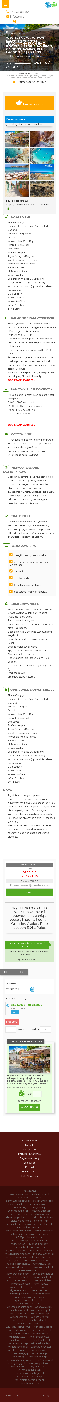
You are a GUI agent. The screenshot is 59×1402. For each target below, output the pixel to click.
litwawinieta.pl (39, 1240)
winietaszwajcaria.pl (18, 1350)
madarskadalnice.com (42, 1250)
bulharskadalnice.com (40, 1204)
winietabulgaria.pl (43, 1326)
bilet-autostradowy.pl (29, 1197)
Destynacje (29, 1149)
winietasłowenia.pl (42, 1350)
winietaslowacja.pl (18, 1346)
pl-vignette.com (18, 1260)
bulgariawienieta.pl (43, 1200)
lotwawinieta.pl (39, 1247)
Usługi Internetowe (29, 1171)
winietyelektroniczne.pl (18, 1360)
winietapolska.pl (41, 1340)
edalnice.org (30, 1224)
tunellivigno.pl (41, 1283)
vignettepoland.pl (23, 1300)
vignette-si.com (22, 1297)
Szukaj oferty (29, 1140)
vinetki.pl (40, 1300)
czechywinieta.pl (19, 1214)
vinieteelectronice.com (19, 1307)
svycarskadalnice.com (17, 1280)
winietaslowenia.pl (41, 1346)
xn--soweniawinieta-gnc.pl (29, 1373)
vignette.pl (40, 1297)
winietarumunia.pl (18, 1343)
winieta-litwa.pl (18, 1313)
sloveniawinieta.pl (43, 1267)
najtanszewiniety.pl (16, 1257)
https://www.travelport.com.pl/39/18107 (27, 204)
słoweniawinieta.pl (20, 1283)
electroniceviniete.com (18, 1230)
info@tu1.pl (17, 16)
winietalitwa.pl (40, 1333)
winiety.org (18, 1356)
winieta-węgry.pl (40, 1316)
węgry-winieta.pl (39, 1366)
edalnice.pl (46, 1224)
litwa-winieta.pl (20, 1240)
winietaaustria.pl (37, 1320)
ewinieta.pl (42, 1234)
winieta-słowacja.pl (39, 1313)
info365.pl (19, 1237)
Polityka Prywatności (29, 1154)
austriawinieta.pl (40, 1194)
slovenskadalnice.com (30, 1270)
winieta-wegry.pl (19, 1316)
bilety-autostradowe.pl (18, 1200)
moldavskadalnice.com (17, 1253)
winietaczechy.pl (42, 1330)
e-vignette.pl (41, 1220)
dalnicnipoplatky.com (17, 1217)
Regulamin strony (29, 1158)
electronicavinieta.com (29, 1227)
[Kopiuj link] (8, 208)
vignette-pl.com (40, 1290)
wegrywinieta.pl (43, 1307)
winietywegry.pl (16, 1363)
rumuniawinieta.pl (42, 1263)
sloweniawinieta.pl (41, 1277)
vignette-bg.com (40, 1287)
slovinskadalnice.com (17, 1273)
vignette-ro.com (41, 1293)
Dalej (29, 892)
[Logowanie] (14, 21)
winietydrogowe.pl (37, 1356)
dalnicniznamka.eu (43, 1217)
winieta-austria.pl (18, 1310)
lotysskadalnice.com (16, 1250)
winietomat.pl (39, 1353)
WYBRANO (27, 1107)
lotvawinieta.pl (20, 1247)
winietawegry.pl (20, 1353)
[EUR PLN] (45, 1029)
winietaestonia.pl (20, 1333)
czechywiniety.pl (40, 1214)
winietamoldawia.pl (39, 1336)
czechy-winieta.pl (41, 1210)
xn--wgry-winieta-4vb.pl (29, 1376)
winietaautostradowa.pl (18, 1326)
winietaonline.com (19, 1340)
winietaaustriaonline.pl (29, 1323)
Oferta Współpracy (29, 1176)
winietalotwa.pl (17, 1336)
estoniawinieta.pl (44, 1230)
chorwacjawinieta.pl (18, 1210)
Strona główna (24, 74)
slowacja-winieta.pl (43, 1273)
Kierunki (29, 1145)
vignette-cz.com (19, 1290)
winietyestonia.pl (44, 1360)
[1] (37, 1094)
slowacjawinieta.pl (18, 1277)
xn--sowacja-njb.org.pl (29, 1370)
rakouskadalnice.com (18, 1263)
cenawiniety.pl (21, 1207)
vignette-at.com (19, 1287)
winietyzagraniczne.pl (39, 1363)
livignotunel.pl (18, 1244)
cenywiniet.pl (39, 1207)
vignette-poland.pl (19, 1293)
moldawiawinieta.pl (43, 1253)
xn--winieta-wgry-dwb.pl (30, 1383)
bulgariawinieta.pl (16, 1204)
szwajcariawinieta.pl (43, 1280)
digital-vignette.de (21, 1220)
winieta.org (19, 1320)
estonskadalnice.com (22, 1234)
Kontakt (29, 1167)
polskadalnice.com (40, 1260)
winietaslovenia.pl (40, 1343)
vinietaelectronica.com (29, 1303)
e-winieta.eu (14, 1224)
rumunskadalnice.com (18, 1267)
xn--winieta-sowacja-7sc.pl (29, 1379)
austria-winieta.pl (19, 1194)
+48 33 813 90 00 (21, 11)
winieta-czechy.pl (40, 1310)
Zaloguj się (29, 1162)
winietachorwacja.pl (19, 1330)
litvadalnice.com (36, 1237)
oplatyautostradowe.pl (41, 1257)
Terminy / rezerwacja (33, 104)
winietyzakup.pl (19, 1366)
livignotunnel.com (38, 1244)
